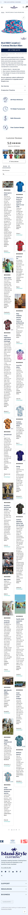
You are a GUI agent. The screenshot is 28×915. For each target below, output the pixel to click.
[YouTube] (14, 871)
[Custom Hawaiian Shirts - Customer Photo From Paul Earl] (22, 156)
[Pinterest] (18, 871)
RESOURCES (6, 889)
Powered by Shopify (6, 909)
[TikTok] (21, 871)
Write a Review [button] (14, 161)
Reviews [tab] (5, 166)
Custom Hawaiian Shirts (6, 244)
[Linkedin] (3, 875)
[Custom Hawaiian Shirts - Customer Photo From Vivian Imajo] (5, 156)
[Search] (23, 7)
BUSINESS (5, 894)
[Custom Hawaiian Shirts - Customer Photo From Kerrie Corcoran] (16, 152)
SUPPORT (5, 883)
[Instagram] (10, 871)
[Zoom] (23, 17)
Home (2, 12)
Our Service (5, 86)
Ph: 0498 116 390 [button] (6, 867)
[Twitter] (6, 871)
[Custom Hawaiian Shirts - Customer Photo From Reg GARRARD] (11, 156)
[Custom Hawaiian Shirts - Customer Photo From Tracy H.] (11, 152)
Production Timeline (8, 90)
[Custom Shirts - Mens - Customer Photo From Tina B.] (5, 152)
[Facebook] (3, 871)
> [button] (19, 830)
